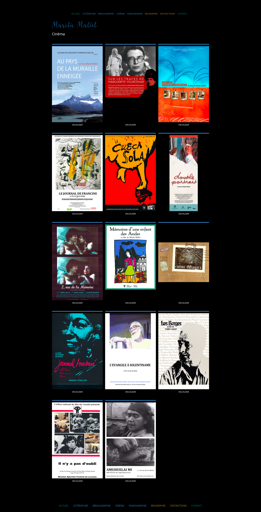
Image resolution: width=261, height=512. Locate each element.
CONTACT (182, 13)
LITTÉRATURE (89, 13)
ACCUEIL (75, 13)
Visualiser (77, 124)
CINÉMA (120, 13)
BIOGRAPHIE (151, 13)
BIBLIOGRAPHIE (106, 13)
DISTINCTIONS (167, 13)
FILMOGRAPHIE (135, 13)
